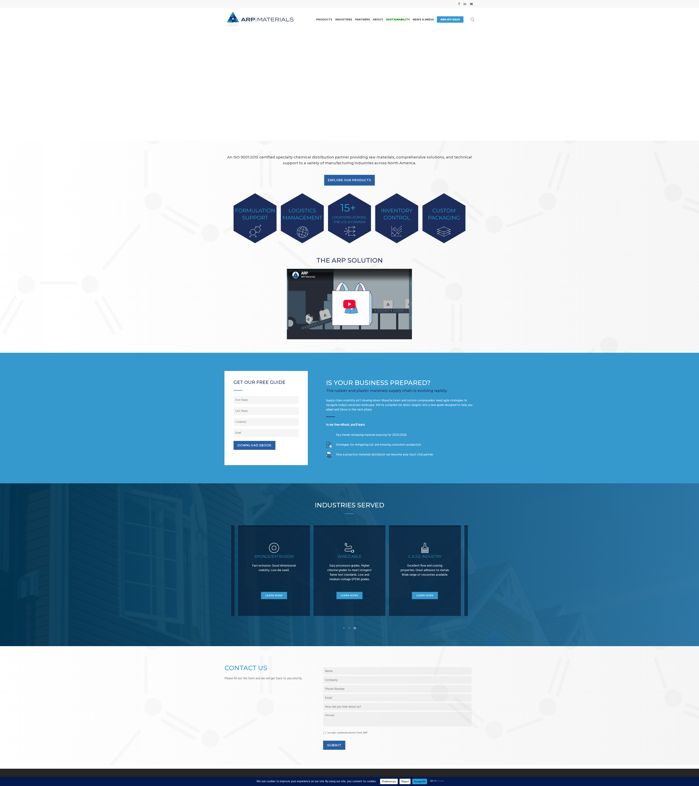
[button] (349, 180)
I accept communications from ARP (347, 733)
